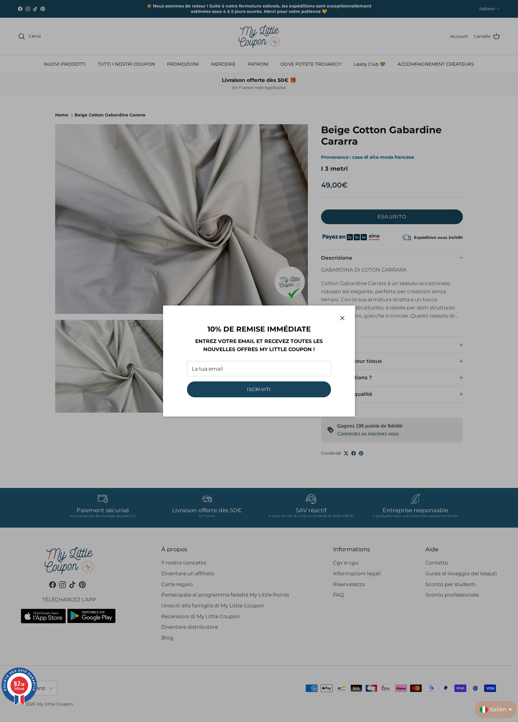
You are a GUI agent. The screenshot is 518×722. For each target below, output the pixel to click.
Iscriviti (259, 389)
